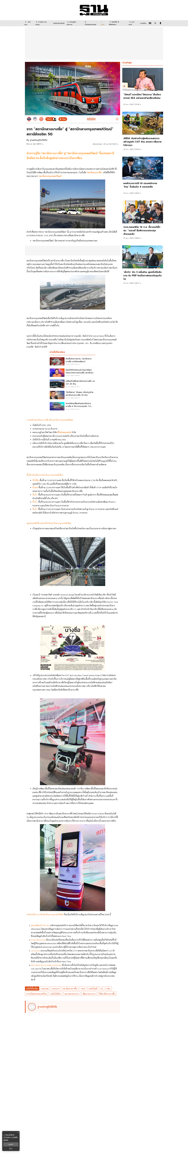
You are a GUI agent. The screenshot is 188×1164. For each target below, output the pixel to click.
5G (102, 988)
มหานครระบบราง (72, 994)
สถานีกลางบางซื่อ (70, 988)
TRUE (83, 988)
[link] (142, 88)
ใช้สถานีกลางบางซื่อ (107, 994)
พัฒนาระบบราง (89, 994)
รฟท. (108, 988)
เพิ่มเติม (5, 1140)
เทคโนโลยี (93, 988)
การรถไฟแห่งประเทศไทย (36, 994)
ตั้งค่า (11, 1149)
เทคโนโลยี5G (55, 994)
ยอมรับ (11, 1144)
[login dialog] (160, 23)
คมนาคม (45, 988)
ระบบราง (56, 988)
